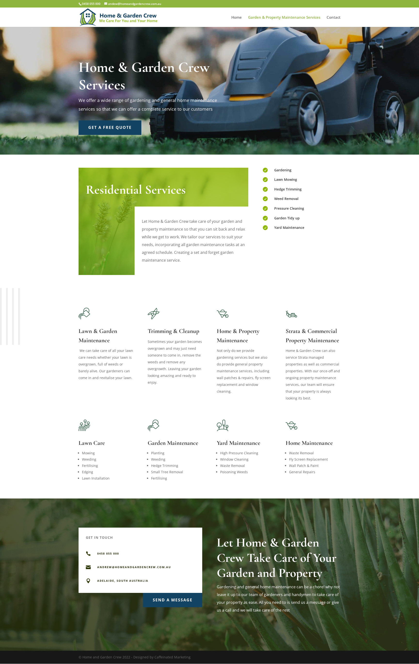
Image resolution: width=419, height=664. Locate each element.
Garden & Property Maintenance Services (284, 18)
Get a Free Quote (110, 127)
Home (236, 18)
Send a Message (173, 600)
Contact (333, 18)
